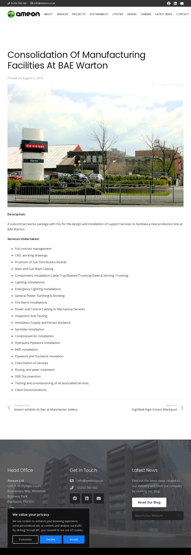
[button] (54, 14)
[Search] (179, 515)
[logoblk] (23, 14)
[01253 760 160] (73, 487)
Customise (25, 539)
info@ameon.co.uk (90, 481)
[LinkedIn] (175, 3)
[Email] (182, 3)
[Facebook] (168, 3)
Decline (50, 539)
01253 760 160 (87, 488)
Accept (74, 539)
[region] (48, 528)
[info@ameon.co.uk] (73, 480)
